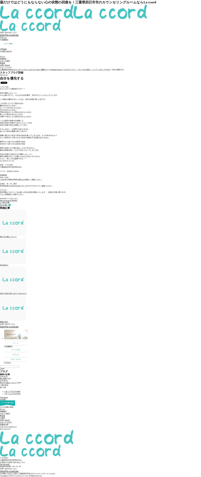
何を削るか (4, 265)
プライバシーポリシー (8, 427)
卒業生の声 (4, 424)
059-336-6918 (4, 464)
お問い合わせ (5, 65)
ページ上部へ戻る (6, 407)
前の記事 (6, 202)
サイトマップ (5, 429)
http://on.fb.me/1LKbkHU (8, 200)
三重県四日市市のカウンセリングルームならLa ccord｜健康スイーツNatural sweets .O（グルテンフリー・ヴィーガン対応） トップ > (49, 70)
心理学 (2, 418)
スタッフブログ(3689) (12, 391)
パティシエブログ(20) (12, 394)
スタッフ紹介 (5, 61)
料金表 (2, 63)
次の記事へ (4, 205)
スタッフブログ (104, 70)
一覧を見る (4, 385)
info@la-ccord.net (9, 35)
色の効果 (3, 379)
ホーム (2, 56)
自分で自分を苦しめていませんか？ (13, 293)
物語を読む (4, 322)
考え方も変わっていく (8, 237)
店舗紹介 (3, 59)
